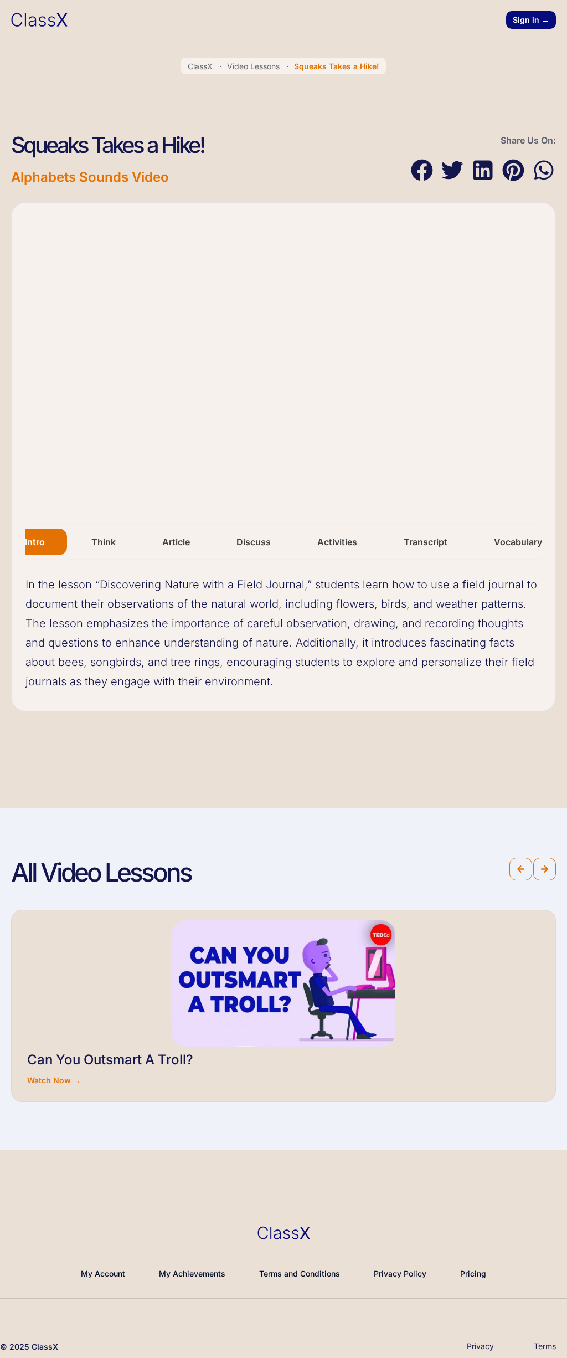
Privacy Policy (400, 1273)
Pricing (473, 1273)
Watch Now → (54, 1080)
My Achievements (192, 1273)
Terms (545, 1346)
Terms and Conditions (299, 1273)
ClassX (200, 66)
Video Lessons (253, 66)
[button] (421, 170)
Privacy (480, 1346)
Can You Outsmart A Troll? (110, 1060)
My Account (103, 1273)
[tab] (35, 542)
